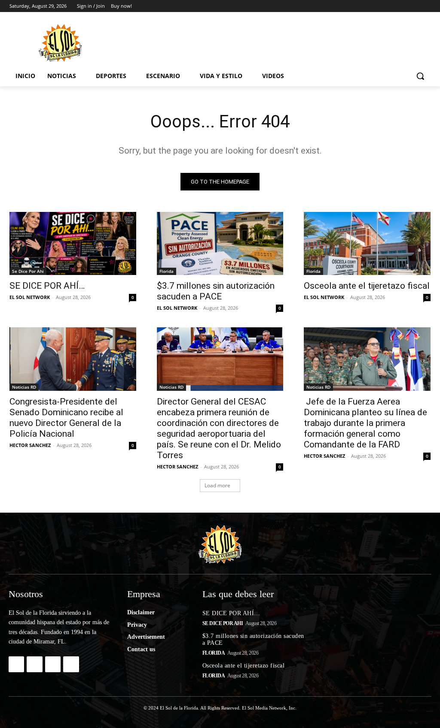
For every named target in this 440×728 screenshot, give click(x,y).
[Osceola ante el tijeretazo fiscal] (367, 243)
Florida (166, 271)
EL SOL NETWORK (29, 297)
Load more (217, 485)
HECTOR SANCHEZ (30, 445)
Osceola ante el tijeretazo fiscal (367, 286)
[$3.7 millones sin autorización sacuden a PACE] (220, 243)
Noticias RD (24, 387)
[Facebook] (378, 6)
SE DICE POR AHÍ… (47, 286)
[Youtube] (426, 6)
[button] (420, 76)
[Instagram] (390, 6)
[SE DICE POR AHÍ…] (72, 243)
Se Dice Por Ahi (28, 271)
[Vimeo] (414, 6)
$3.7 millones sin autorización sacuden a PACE (216, 291)
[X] (402, 6)
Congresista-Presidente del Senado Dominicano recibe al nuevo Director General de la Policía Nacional (66, 417)
